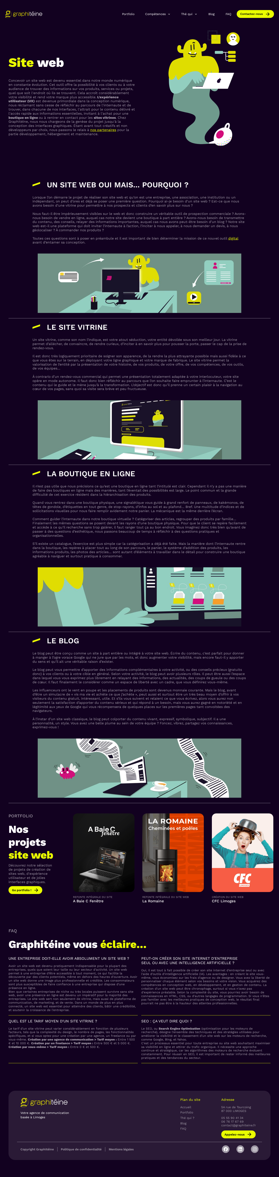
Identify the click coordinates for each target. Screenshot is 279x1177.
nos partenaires (103, 130)
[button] (158, 14)
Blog (211, 14)
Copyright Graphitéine (37, 1149)
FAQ (228, 14)
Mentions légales (121, 1149)
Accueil (185, 1107)
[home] (23, 14)
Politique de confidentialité (81, 1149)
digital (233, 238)
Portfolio (128, 14)
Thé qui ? (187, 1118)
